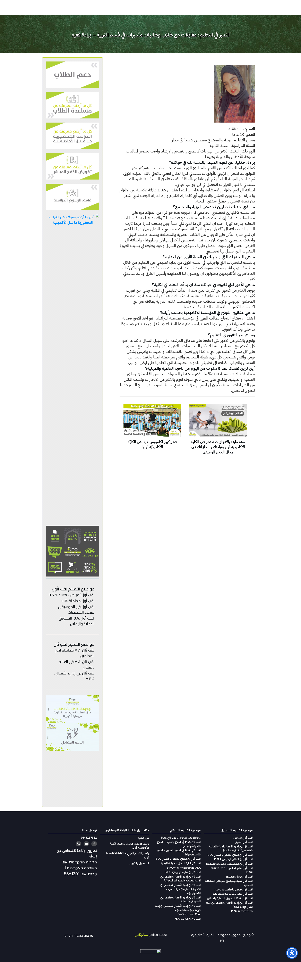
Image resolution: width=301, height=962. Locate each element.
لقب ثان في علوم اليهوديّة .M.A (183, 872)
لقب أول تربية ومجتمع (239, 876)
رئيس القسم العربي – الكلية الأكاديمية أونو (127, 855)
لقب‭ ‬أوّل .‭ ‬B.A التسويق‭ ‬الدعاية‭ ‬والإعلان (230, 898)
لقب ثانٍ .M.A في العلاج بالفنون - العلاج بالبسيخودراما (179, 852)
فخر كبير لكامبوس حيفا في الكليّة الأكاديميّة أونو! (152, 431)
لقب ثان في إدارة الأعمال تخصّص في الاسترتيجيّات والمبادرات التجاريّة (180, 878)
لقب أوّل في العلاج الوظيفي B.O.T (233, 859)
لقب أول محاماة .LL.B (78, 600)
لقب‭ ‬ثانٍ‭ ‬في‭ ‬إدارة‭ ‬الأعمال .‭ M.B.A (74, 676)
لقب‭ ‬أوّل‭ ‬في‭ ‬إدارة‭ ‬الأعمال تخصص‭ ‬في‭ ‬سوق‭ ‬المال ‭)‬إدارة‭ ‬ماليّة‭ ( (229, 905)
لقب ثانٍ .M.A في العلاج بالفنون (77, 664)
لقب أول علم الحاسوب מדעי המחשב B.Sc (232, 870)
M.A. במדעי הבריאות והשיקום (184, 868)
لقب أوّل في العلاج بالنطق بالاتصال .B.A (230, 855)
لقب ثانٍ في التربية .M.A (188, 919)
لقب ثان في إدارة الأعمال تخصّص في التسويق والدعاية (180, 899)
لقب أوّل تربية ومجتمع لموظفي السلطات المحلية (229, 883)
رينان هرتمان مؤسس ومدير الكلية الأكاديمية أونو (129, 845)
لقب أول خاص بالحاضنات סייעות (233, 889)
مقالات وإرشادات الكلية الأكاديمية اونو (127, 830)
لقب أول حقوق (244, 842)
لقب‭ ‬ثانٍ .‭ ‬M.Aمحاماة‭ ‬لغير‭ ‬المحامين (75, 653)
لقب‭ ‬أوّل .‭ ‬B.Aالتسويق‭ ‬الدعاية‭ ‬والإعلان (77, 621)
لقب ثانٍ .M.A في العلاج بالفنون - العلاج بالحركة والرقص (179, 844)
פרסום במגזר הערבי (78, 935)
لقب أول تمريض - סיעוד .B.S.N (72, 594)
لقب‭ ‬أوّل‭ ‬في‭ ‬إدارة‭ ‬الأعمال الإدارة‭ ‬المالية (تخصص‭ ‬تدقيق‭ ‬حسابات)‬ (231, 848)
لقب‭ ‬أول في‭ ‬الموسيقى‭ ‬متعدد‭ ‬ (76, 609)
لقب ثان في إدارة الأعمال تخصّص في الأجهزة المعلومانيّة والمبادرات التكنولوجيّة (180, 889)
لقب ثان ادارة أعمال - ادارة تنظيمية (181, 863)
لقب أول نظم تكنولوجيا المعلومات (233, 894)
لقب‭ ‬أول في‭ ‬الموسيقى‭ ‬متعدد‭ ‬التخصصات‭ (229, 864)
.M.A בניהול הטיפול (190, 914)
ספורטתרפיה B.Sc (242, 911)
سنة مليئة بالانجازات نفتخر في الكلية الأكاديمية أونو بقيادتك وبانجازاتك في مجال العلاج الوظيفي (218, 431)
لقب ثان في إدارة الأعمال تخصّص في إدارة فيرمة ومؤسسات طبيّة (178, 908)
